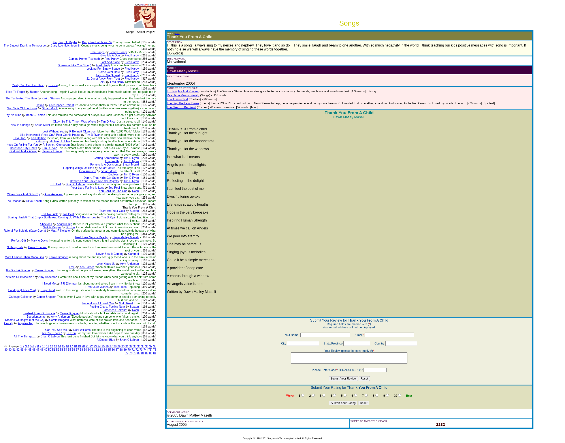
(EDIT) (177, 33)
